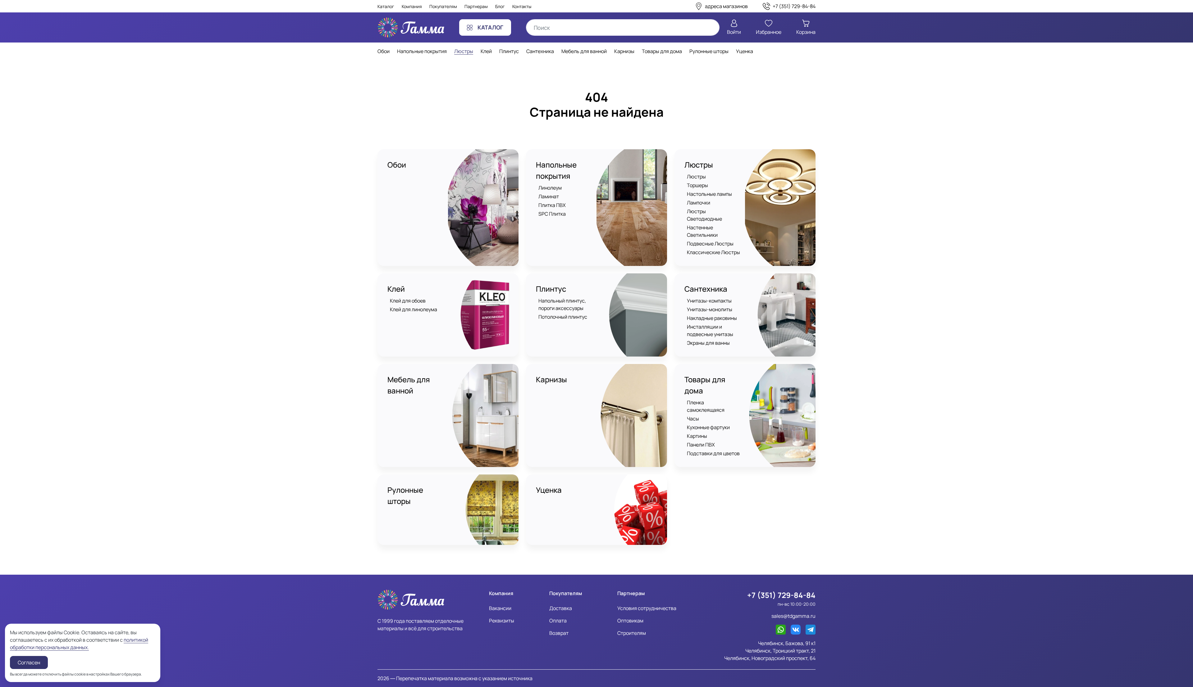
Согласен (29, 662)
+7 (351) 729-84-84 (781, 595)
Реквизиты (501, 620)
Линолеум (550, 187)
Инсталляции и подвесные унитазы (710, 330)
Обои (396, 164)
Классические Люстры (713, 252)
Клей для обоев (408, 300)
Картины (697, 436)
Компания (412, 6)
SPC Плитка (552, 213)
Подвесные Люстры (710, 243)
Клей (396, 289)
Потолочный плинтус (562, 316)
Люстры (698, 164)
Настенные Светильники (702, 231)
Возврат (559, 633)
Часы (693, 418)
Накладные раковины (712, 318)
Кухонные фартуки (708, 427)
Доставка (560, 608)
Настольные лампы (709, 194)
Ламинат (548, 196)
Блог (500, 6)
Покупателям (443, 6)
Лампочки (698, 202)
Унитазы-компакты (709, 300)
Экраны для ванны (708, 342)
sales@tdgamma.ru (793, 616)
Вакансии (500, 608)
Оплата (558, 620)
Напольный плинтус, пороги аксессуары (562, 304)
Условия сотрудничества (646, 608)
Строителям (631, 633)
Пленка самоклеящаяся (705, 406)
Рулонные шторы (405, 495)
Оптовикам (630, 620)
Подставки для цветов (713, 453)
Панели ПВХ (701, 444)
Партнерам (476, 6)
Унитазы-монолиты (709, 309)
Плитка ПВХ (552, 205)
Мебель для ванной (408, 385)
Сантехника (705, 289)
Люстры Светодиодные (704, 215)
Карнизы (551, 379)
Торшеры (697, 185)
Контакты (521, 6)
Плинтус (551, 289)
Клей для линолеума (413, 309)
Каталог (385, 6)
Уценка (549, 490)
